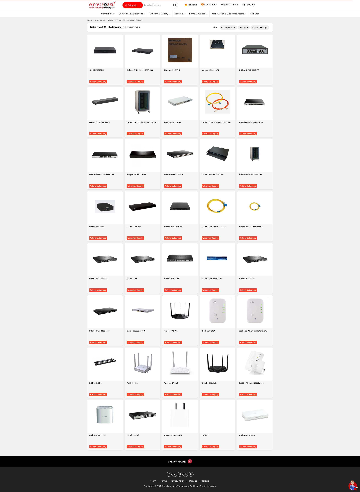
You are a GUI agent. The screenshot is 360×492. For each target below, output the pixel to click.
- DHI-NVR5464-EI (96, 70)
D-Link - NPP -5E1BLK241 (212, 278)
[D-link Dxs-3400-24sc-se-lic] (180, 258)
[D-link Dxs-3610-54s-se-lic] (180, 206)
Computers (106, 13)
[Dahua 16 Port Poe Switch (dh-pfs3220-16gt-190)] (143, 50)
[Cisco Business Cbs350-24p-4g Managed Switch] (143, 310)
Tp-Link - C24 (132, 383)
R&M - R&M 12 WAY (172, 122)
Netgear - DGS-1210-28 (136, 174)
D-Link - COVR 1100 (97, 435)
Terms (163, 481)
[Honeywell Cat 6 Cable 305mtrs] (180, 50)
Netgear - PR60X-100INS (99, 122)
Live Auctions (210, 4)
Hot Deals (192, 4)
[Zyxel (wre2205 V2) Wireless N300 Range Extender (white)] (255, 363)
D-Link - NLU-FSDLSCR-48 (212, 174)
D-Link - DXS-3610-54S (173, 226)
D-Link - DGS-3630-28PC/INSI (251, 122)
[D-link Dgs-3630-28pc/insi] (255, 102)
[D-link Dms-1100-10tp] (105, 310)
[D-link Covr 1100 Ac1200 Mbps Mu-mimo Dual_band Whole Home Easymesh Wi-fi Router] (105, 415)
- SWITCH (205, 435)
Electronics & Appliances (131, 13)
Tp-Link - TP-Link (171, 383)
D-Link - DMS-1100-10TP (99, 331)
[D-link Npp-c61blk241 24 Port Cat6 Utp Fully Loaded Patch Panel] (105, 363)
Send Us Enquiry (99, 81)
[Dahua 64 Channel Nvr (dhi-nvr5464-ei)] (105, 50)
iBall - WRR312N (208, 331)
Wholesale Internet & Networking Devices (125, 20)
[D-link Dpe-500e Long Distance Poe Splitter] (105, 206)
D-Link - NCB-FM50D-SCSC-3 (251, 226)
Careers (205, 481)
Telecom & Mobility (158, 13)
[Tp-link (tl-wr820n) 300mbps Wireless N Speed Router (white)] (180, 363)
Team (153, 481)
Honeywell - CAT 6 (172, 70)
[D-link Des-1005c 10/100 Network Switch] (255, 415)
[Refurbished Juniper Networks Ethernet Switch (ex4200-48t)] (217, 44)
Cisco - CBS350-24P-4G (136, 331)
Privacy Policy (177, 481)
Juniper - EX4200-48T (210, 70)
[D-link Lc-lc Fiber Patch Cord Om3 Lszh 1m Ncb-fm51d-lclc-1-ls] (217, 102)
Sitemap (193, 481)
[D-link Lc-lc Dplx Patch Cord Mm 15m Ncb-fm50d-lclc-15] (217, 206)
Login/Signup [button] (248, 4)
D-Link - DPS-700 (134, 226)
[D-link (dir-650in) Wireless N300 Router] (217, 363)
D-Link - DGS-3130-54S (173, 174)
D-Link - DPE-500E (96, 226)
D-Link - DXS (132, 278)
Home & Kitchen (197, 13)
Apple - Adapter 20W (173, 435)
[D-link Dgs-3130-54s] (180, 154)
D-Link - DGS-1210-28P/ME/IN (101, 174)
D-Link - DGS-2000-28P (98, 278)
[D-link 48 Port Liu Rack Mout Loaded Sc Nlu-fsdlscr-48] (217, 154)
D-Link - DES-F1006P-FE (249, 70)
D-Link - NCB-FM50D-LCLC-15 (214, 226)
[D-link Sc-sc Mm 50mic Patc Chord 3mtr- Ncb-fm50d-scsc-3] (255, 206)
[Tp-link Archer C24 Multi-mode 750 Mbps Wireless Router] (143, 363)
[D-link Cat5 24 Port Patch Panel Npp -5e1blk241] (217, 258)
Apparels (179, 13)
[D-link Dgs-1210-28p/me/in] (105, 154)
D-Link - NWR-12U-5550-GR (250, 174)
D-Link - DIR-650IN (209, 383)
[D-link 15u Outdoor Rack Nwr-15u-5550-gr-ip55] (143, 102)
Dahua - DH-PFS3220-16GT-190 (140, 70)
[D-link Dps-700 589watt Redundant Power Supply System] (143, 206)
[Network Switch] (217, 416)
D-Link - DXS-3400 (171, 278)
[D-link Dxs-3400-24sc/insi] (143, 258)
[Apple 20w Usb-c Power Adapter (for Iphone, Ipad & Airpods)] (180, 415)
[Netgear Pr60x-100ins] (105, 102)
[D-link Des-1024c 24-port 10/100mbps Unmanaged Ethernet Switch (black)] (143, 415)
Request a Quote (229, 4)
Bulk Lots (254, 13)
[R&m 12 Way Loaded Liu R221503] (180, 102)
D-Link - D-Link (95, 383)
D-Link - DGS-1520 (246, 278)
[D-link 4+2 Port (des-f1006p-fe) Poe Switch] (255, 50)
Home (89, 20)
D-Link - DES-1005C (247, 435)
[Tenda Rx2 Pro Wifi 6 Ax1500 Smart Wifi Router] (180, 310)
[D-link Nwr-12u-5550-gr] (255, 154)
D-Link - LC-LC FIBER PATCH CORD (216, 122)
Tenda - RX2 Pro (171, 331)
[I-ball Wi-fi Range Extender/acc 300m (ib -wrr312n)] (217, 310)
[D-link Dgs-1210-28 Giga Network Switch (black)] (143, 154)
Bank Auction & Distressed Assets (228, 13)
